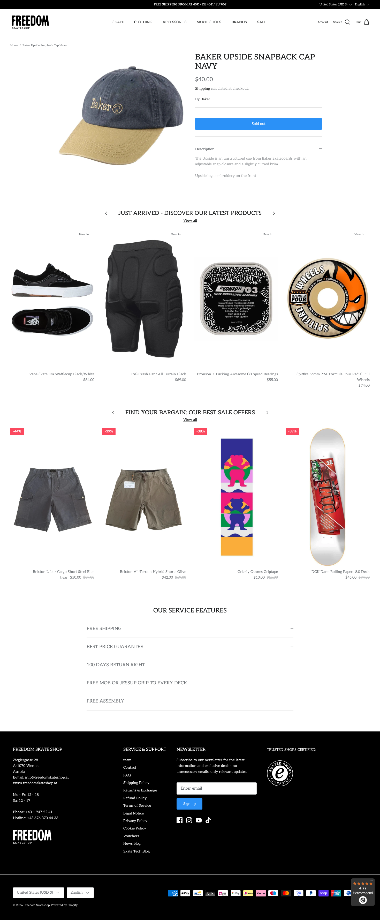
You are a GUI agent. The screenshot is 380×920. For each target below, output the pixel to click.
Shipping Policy (136, 783)
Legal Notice (133, 813)
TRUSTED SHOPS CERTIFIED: (291, 749)
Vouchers (131, 836)
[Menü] (372, 881)
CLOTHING (143, 22)
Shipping (202, 88)
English (360, 4)
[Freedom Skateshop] (30, 22)
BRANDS (239, 22)
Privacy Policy (135, 821)
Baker (205, 99)
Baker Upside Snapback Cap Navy (44, 45)
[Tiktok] (208, 820)
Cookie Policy (134, 828)
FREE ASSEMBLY (105, 701)
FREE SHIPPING (104, 628)
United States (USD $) (333, 4)
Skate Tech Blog (136, 851)
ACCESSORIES (175, 22)
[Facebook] (180, 820)
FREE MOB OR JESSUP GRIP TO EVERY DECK (137, 683)
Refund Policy (135, 798)
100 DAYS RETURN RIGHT (116, 665)
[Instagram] (189, 820)
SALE (261, 22)
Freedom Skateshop (37, 905)
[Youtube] (199, 820)
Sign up (189, 804)
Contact (129, 767)
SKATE (118, 22)
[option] (121, 115)
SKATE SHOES (209, 22)
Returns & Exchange (140, 790)
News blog (132, 843)
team (127, 760)
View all (190, 220)
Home (14, 45)
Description (205, 149)
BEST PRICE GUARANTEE (115, 646)
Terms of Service (137, 805)
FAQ (127, 775)
